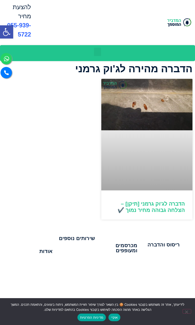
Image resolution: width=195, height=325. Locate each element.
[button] (97, 52)
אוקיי (114, 317)
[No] (187, 311)
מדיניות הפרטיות (92, 317)
